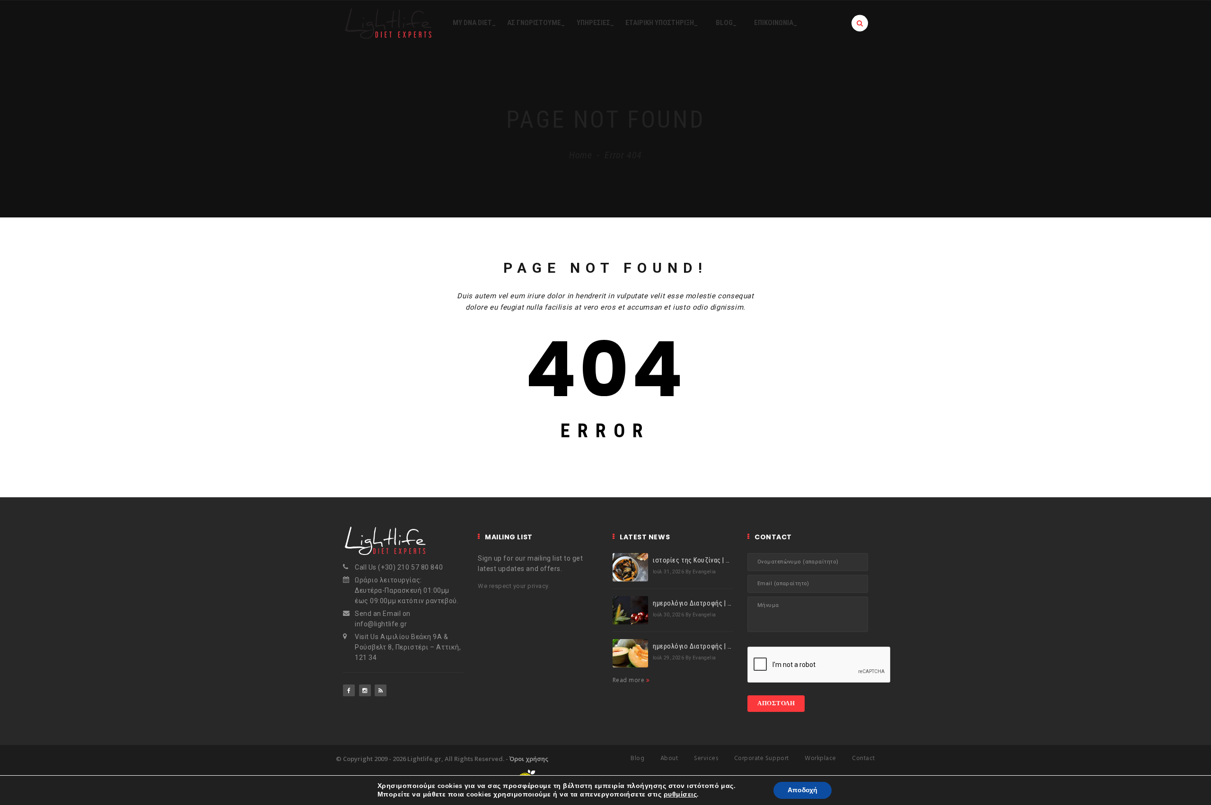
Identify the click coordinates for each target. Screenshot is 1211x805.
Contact (863, 758)
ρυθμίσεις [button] (680, 794)
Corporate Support (761, 758)
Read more (629, 680)
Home (580, 155)
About (669, 758)
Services (706, 758)
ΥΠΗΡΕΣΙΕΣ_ (595, 22)
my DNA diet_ (474, 22)
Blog (637, 758)
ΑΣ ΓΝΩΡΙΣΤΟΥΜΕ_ (536, 22)
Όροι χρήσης (528, 758)
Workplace (820, 758)
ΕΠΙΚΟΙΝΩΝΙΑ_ (775, 22)
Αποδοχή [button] (802, 790)
